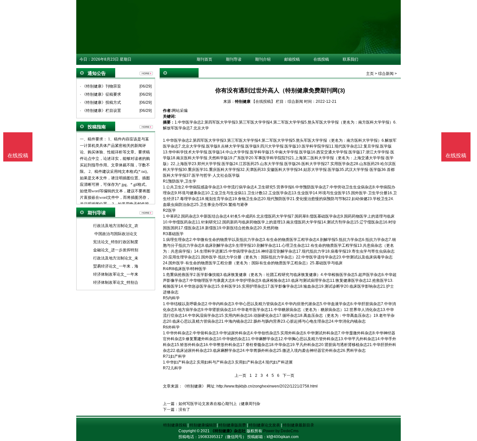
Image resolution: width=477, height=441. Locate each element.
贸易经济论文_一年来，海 (115, 266)
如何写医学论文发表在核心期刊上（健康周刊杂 (219, 403)
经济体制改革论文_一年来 (115, 274)
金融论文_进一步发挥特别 (115, 250)
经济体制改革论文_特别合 (115, 282)
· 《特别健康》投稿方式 (100, 102)
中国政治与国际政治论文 (115, 234)
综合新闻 (386, 73)
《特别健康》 (194, 386)
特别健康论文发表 (264, 425)
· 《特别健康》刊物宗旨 (100, 86)
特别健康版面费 (232, 425)
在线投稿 (321, 59)
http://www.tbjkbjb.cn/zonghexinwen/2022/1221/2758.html (267, 386)
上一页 (240, 375)
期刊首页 (204, 59)
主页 (370, 73)
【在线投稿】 (263, 101)
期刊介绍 (263, 59)
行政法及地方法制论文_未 (115, 258)
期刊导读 (233, 59)
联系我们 (350, 59)
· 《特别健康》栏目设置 (100, 110)
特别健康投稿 (175, 425)
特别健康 (243, 101)
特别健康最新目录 (298, 425)
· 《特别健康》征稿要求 (100, 94)
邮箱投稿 (292, 59)
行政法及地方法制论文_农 (115, 225)
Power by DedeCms (281, 431)
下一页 (288, 375)
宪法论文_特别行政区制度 (115, 242)
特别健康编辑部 (203, 425)
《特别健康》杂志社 (228, 431)
